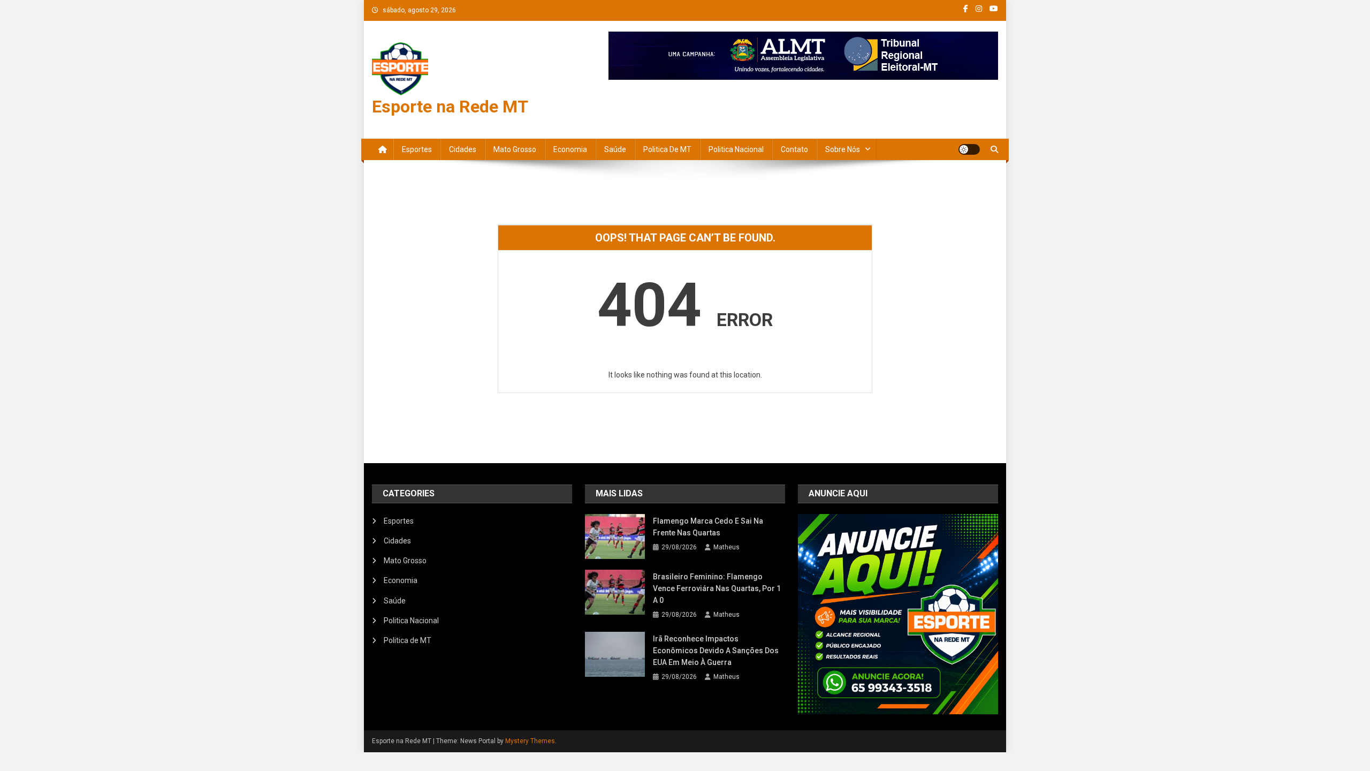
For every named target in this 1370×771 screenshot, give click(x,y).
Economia (570, 149)
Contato (794, 149)
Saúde (615, 149)
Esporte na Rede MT (450, 106)
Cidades (462, 149)
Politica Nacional (736, 149)
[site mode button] (969, 149)
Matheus (726, 547)
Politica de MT (667, 149)
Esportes (417, 149)
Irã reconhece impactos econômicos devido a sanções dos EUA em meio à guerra (716, 650)
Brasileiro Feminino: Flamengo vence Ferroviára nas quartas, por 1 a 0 (717, 588)
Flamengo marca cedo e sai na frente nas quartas (708, 527)
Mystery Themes (530, 741)
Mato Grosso (514, 149)
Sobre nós (842, 149)
